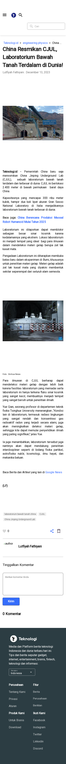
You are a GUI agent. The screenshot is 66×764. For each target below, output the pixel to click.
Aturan (13, 706)
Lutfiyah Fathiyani (13, 72)
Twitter (37, 734)
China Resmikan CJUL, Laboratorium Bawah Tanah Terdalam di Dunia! (57, 43)
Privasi (13, 699)
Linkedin (38, 741)
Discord (38, 748)
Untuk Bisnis (16, 720)
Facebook (39, 720)
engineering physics (35, 43)
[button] (4, 15)
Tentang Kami (17, 692)
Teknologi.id (11, 43)
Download (15, 727)
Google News (53, 472)
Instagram (39, 727)
